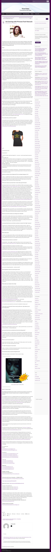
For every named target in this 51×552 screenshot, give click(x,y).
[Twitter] (4, 1)
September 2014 (37, 248)
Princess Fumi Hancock (9, 519)
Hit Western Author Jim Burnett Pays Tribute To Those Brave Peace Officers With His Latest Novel (41, 78)
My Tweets (37, 30)
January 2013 (37, 286)
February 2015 (37, 239)
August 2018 (37, 175)
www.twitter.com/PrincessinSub (7, 461)
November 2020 (37, 124)
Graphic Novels (37, 315)
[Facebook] (2, 1)
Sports (36, 355)
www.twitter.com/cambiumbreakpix (8, 463)
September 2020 (37, 128)
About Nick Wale (26, 13)
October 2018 (37, 171)
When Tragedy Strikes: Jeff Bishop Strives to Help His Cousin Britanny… (41, 74)
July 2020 (36, 132)
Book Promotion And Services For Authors (14, 13)
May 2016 (36, 218)
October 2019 (37, 149)
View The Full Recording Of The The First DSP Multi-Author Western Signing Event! (41, 49)
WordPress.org (37, 380)
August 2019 (37, 152)
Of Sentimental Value (19, 402)
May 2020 (36, 135)
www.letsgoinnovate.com (6, 435)
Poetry (36, 336)
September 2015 (37, 226)
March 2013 (37, 282)
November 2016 (37, 207)
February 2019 (37, 164)
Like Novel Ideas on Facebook (40, 23)
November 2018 (37, 169)
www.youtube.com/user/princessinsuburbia (9, 324)
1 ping (4, 533)
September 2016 (37, 211)
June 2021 (36, 111)
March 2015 (37, 237)
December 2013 (37, 265)
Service (36, 353)
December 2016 (37, 205)
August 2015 (37, 228)
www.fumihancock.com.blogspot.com (8, 448)
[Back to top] (49, 550)
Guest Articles (37, 317)
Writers (36, 366)
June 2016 (36, 216)
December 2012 (37, 288)
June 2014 (36, 254)
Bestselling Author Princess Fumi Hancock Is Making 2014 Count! (8, 18)
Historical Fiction (37, 319)
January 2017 (37, 203)
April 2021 (36, 115)
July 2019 (36, 154)
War (35, 362)
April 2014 (36, 258)
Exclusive (36, 306)
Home (3, 13)
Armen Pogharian (38, 86)
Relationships (37, 343)
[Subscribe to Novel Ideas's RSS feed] (7, 1)
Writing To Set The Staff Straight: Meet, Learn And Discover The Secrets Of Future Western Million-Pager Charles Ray (41, 94)
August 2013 (37, 273)
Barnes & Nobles (14, 489)
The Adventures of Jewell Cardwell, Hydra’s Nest (12, 400)
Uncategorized (37, 360)
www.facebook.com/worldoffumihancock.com (10, 453)
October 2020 (37, 126)
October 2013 (37, 269)
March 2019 (37, 162)
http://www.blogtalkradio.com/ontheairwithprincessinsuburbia (13, 478)
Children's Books (37, 304)
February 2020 (37, 141)
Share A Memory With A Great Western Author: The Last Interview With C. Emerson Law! (41, 58)
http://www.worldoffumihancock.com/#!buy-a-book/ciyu (16, 206)
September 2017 (37, 192)
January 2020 (37, 143)
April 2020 (36, 137)
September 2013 (37, 271)
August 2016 (37, 213)
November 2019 (37, 147)
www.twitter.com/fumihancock (7, 460)
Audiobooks (37, 300)
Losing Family (37, 326)
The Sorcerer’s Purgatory (26, 427)
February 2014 (37, 262)
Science (36, 347)
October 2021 (37, 103)
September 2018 (37, 173)
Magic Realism (37, 328)
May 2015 (36, 233)
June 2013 (36, 277)
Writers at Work (37, 368)
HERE (15, 384)
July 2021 (36, 109)
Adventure (36, 298)
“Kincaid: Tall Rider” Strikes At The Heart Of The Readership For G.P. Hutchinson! (41, 62)
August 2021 (37, 107)
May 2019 (36, 158)
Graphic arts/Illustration (39, 313)
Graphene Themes (8, 550)
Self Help (36, 351)
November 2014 (37, 245)
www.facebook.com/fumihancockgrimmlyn (9, 454)
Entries (37, 376)
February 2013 (37, 284)
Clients (32, 13)
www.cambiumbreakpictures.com (8, 469)
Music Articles (37, 332)
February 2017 (37, 201)
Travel (36, 358)
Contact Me (37, 13)
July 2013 (36, 275)
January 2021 (37, 120)
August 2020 (37, 130)
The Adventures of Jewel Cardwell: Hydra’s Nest (11, 186)
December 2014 (37, 243)
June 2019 (36, 156)
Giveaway (36, 311)
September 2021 (37, 105)
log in (6, 546)
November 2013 (37, 267)
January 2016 (37, 222)
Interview (3, 519)
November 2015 (37, 224)
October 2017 (37, 190)
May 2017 (36, 196)
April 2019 (36, 160)
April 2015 (36, 235)
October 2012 (37, 292)
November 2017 (37, 188)
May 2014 (36, 256)
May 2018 (36, 181)
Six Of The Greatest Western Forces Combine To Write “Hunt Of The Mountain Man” (41, 54)
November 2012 (37, 290)
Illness (36, 321)
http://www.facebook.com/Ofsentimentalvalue (10, 457)
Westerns (36, 364)
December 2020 (37, 122)
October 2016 (37, 209)
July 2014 (36, 252)
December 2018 (37, 167)
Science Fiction (37, 349)
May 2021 (36, 113)
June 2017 (36, 194)
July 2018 (36, 177)
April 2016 (36, 220)
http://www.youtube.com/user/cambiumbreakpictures (22, 199)
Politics (36, 338)
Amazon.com (15, 486)
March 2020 (37, 139)
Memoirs (36, 330)
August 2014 (37, 250)
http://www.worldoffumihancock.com (8, 301)
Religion (36, 345)
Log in (36, 374)
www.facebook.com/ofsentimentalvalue (9, 126)
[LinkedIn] (5, 1)
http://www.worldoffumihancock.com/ (14, 429)
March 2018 (37, 184)
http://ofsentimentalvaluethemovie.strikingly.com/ (10, 299)
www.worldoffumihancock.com (18, 114)
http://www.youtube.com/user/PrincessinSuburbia (21, 439)
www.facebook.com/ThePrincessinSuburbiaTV (10, 455)
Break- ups (36, 302)
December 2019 (37, 145)
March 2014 (37, 260)
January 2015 (37, 241)
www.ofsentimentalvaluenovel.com (8, 467)
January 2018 (37, 186)
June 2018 (36, 179)
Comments (37, 378)
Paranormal (37, 334)
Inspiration (36, 323)
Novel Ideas (25, 9)
